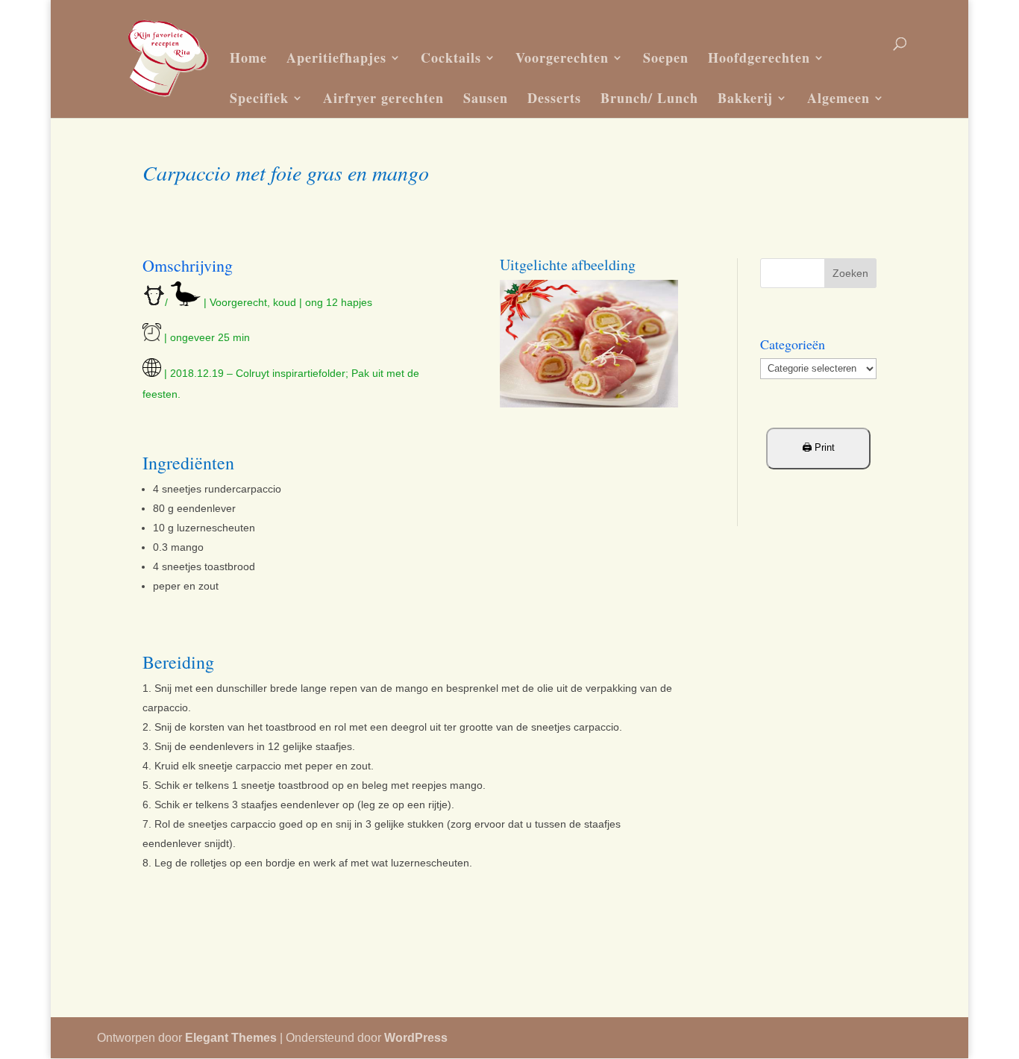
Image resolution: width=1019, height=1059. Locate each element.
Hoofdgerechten (759, 57)
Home (248, 57)
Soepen (666, 57)
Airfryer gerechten (383, 97)
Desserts (554, 97)
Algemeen (838, 97)
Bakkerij (745, 97)
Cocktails (451, 57)
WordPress (416, 1037)
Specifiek (259, 97)
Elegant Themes (231, 1037)
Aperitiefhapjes (336, 57)
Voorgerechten (562, 57)
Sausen (485, 97)
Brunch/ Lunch (649, 97)
